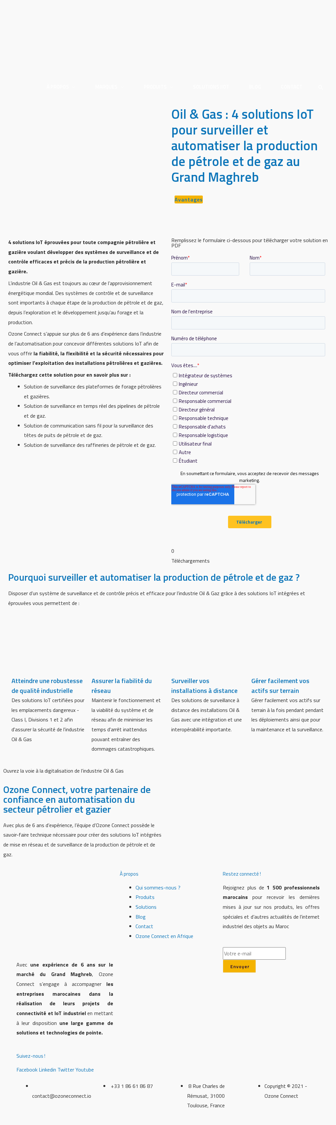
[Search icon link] (321, 87)
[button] (189, 199)
